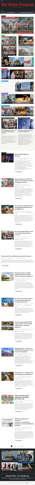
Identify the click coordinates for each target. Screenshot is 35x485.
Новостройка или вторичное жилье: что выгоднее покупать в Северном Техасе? (24, 180)
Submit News (23, 479)
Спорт (30, 353)
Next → (22, 446)
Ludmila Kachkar (29, 212)
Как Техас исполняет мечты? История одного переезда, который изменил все (24, 300)
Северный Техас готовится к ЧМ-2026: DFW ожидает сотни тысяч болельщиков (24, 350)
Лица (31, 427)
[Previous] (3, 25)
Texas (20, 35)
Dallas (3, 35)
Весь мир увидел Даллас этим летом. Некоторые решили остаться (18, 12)
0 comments (19, 27)
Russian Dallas (14, 26)
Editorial (21, 159)
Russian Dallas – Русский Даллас (17, 476)
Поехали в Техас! (26, 26)
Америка (23, 353)
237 (18, 446)
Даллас (17, 26)
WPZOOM (26, 482)
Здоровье (16, 212)
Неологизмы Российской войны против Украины (16, 256)
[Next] (32, 25)
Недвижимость (21, 26)
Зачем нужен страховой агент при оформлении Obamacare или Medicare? (24, 207)
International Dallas (9, 26)
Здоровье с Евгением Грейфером (24, 118)
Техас (20, 212)
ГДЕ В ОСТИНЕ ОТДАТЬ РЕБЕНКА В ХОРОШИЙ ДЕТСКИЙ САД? (22, 397)
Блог (15, 236)
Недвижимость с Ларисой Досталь (8, 118)
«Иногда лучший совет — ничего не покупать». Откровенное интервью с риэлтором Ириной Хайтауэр (24, 422)
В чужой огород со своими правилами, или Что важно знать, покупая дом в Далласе (24, 274)
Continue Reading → (18, 171)
